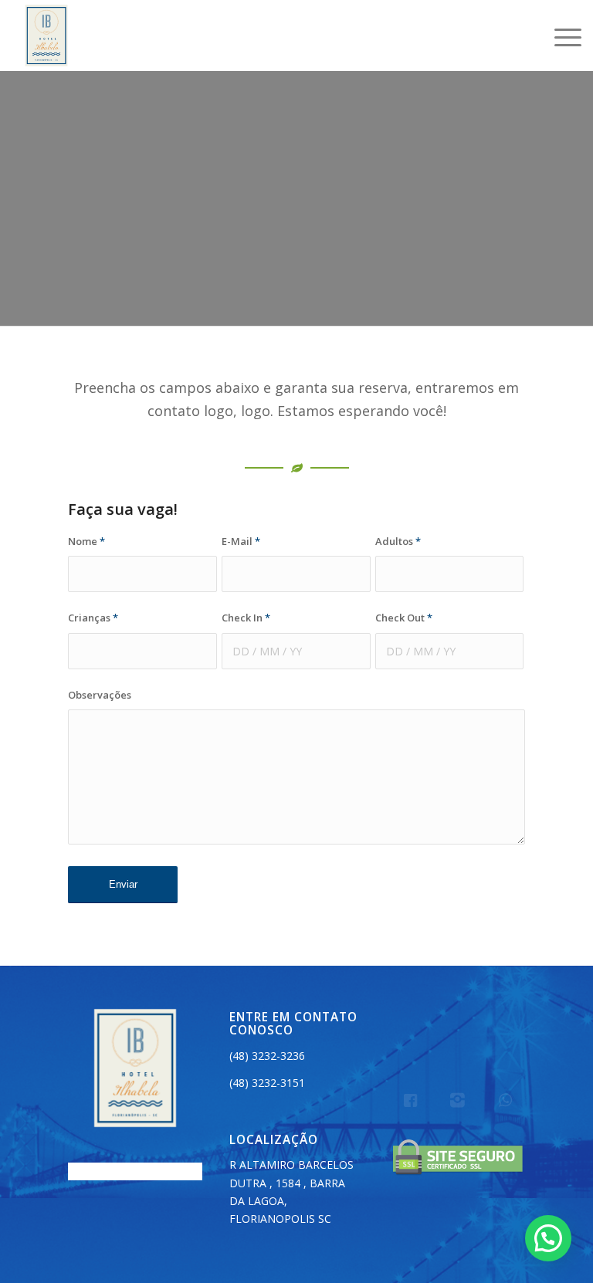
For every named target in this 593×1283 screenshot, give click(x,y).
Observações (99, 695)
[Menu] (560, 35)
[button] (548, 1238)
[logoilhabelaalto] (46, 35)
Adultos (398, 541)
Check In (246, 618)
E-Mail (241, 541)
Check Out (403, 618)
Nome (86, 541)
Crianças (93, 618)
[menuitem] (560, 35)
